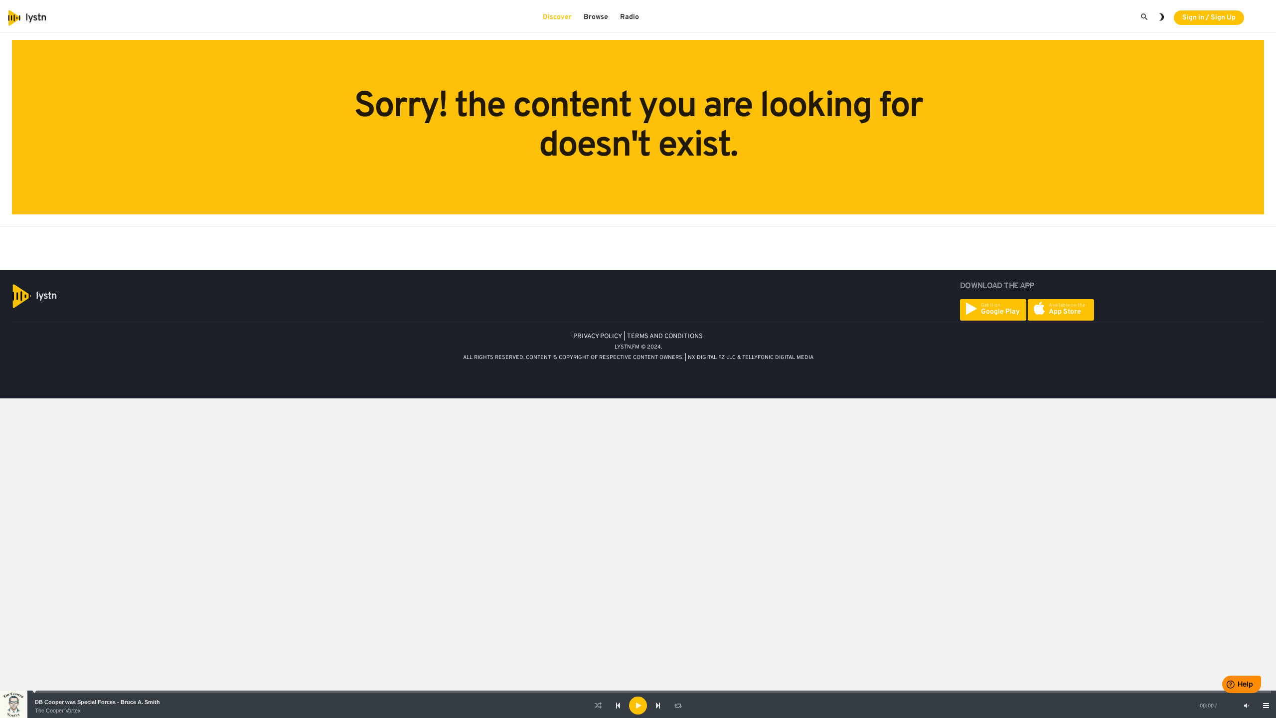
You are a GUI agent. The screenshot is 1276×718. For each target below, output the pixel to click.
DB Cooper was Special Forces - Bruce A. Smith (97, 702)
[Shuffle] (598, 706)
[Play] (638, 706)
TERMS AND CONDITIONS (665, 337)
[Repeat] (678, 706)
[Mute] (1246, 706)
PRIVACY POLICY (597, 337)
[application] (638, 706)
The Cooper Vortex (58, 711)
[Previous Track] (618, 706)
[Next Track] (658, 706)
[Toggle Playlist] (1266, 706)
